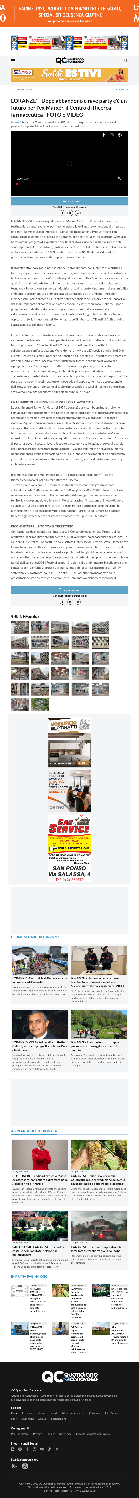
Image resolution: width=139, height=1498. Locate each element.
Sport (14, 1401)
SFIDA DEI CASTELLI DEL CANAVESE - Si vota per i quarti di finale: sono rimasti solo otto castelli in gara (38, 1283)
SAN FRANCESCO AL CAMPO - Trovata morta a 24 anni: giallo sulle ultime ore (119, 1318)
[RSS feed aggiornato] (12, 1432)
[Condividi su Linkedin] (78, 213)
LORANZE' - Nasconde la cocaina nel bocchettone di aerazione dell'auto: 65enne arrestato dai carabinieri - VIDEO (98, 965)
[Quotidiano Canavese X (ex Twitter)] (20, 1432)
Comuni (42, 1401)
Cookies (50, 1417)
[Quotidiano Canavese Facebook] (27, 1432)
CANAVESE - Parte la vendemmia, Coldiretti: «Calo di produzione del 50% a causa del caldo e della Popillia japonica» (98, 1163)
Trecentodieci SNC (62, 1473)
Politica (40, 1396)
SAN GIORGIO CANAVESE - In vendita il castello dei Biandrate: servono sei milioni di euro (39, 1234)
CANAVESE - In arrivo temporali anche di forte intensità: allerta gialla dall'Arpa (98, 1232)
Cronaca (122, 89)
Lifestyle (53, 1396)
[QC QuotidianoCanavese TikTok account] (49, 1432)
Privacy (37, 1417)
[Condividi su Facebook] (62, 213)
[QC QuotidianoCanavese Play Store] (14, 1449)
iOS (76, 1382)
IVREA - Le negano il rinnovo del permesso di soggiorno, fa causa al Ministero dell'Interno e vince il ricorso (78, 1323)
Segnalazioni (58, 1401)
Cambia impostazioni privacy (93, 1417)
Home (14, 1396)
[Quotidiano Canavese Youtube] (42, 1432)
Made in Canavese (73, 1396)
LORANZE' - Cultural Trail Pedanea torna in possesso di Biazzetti (39, 963)
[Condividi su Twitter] (70, 213)
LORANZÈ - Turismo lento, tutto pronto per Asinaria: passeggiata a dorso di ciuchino (97, 1029)
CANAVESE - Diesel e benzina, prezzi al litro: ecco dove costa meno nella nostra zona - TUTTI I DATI (38, 1321)
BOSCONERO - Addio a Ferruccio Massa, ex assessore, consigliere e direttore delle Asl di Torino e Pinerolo (40, 1163)
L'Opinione (27, 1401)
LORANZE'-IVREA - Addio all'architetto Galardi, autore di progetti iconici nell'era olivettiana (39, 1029)
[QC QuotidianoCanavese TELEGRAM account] (56, 1432)
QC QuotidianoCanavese (52, 1466)
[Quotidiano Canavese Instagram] (34, 1432)
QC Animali (94, 1396)
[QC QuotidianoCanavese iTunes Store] (25, 1449)
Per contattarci (20, 1417)
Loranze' (16, 122)
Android (86, 1382)
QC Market (111, 1396)
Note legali (65, 1417)
